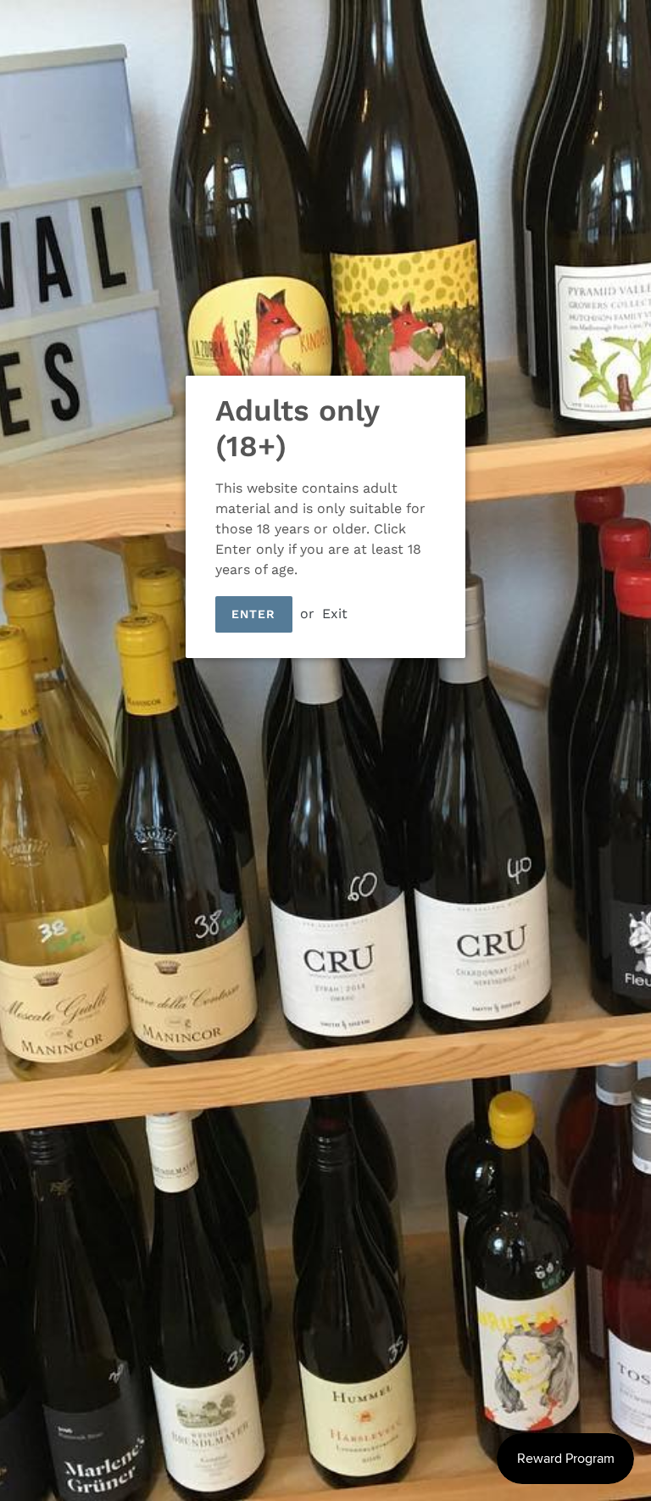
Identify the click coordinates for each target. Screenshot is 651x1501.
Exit (335, 613)
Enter (253, 614)
